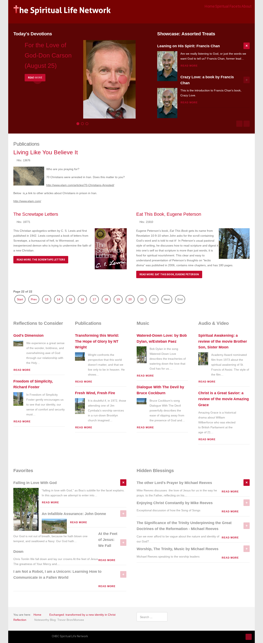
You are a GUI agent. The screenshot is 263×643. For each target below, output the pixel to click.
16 (82, 299)
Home (210, 6)
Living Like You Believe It (45, 152)
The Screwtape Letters (35, 214)
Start (20, 299)
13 (46, 299)
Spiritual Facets (228, 6)
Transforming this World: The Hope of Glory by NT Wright (97, 341)
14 (58, 299)
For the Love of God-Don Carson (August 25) (48, 55)
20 (130, 299)
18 (106, 299)
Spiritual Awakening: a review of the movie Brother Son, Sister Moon (222, 341)
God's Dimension (28, 335)
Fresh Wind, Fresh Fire (95, 393)
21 (142, 299)
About (246, 6)
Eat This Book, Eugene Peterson (168, 214)
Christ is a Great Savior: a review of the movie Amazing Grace (223, 399)
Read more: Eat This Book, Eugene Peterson (169, 274)
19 (118, 299)
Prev (34, 299)
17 (94, 299)
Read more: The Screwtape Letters (41, 259)
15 (70, 299)
